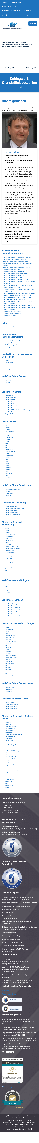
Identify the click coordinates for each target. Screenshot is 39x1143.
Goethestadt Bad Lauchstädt (13, 734)
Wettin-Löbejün (9, 779)
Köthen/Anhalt (9, 702)
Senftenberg (8, 565)
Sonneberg (8, 669)
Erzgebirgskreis (9, 395)
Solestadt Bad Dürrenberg (12, 771)
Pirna (6, 461)
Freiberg (7, 439)
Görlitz (7, 445)
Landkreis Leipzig (10, 402)
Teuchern (8, 775)
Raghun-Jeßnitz (9, 765)
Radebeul (8, 469)
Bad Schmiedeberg (10, 726)
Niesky (7, 459)
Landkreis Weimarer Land (12, 616)
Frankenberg (9, 437)
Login (31, 1124)
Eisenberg (8, 643)
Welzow (7, 571)
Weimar (7, 592)
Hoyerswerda (9, 449)
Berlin (7, 360)
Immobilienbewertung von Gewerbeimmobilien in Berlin (18, 305)
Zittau (7, 475)
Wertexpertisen (9, 347)
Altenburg (8, 627)
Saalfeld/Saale (9, 663)
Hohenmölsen (9, 738)
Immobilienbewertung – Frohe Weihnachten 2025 (17, 257)
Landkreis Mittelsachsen (12, 406)
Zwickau (7, 477)
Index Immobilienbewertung (13, 327)
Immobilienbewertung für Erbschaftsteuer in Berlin (17, 297)
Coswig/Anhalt (9, 732)
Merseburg (8, 755)
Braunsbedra (9, 730)
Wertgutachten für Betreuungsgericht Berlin (15, 261)
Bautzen (7, 427)
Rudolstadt (8, 661)
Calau (7, 528)
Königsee (8, 651)
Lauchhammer (9, 550)
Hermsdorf (8, 647)
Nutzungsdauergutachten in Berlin (12, 269)
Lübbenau (8, 555)
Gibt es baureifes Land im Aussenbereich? (15, 299)
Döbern (7, 530)
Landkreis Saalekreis (11, 706)
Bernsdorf (8, 429)
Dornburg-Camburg (10, 641)
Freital (7, 441)
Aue (6, 425)
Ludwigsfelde (9, 559)
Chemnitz (8, 380)
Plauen (7, 463)
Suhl (6, 590)
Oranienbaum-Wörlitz (11, 761)
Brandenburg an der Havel (12, 489)
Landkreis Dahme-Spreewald (13, 548)
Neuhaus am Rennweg (11, 655)
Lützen (7, 753)
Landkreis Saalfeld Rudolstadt (13, 612)
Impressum (5, 991)
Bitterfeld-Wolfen (10, 728)
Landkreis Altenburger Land (13, 604)
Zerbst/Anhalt (9, 785)
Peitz (6, 561)
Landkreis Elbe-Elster (11, 506)
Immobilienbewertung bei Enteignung (13, 275)
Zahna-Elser (8, 781)
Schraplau (8, 769)
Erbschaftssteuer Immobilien (13, 341)
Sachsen (7, 365)
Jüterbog (8, 544)
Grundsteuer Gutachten (10, 315)
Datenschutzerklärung (9, 994)
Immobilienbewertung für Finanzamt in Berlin (15, 279)
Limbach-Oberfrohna (11, 451)
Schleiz (7, 665)
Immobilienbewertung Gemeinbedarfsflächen (15, 273)
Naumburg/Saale (10, 759)
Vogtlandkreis (9, 414)
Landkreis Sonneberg (11, 614)
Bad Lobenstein (9, 637)
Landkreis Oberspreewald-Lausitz (14, 508)
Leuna (7, 749)
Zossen (7, 573)
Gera (6, 586)
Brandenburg (9, 362)
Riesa (7, 471)
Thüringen (8, 369)
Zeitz (6, 783)
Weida (7, 674)
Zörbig (7, 787)
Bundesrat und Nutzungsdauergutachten (14, 259)
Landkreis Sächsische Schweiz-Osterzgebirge (18, 410)
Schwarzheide (9, 563)
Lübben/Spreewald (10, 553)
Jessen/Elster (9, 740)
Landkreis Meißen (10, 404)
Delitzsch (8, 433)
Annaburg (8, 724)
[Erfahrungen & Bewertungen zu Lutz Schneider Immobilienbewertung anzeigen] (12, 1070)
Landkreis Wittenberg (11, 708)
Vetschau (8, 569)
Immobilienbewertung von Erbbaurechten (14, 277)
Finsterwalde (9, 536)
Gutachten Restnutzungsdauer (12, 313)
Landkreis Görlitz (10, 399)
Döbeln (7, 435)
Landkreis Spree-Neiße (11, 512)
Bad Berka (8, 633)
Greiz (6, 645)
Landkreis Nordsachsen (12, 408)
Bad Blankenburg (10, 635)
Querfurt (7, 763)
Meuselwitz (8, 653)
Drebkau (7, 532)
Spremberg (8, 567)
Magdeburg (8, 691)
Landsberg (8, 747)
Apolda (7, 631)
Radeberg (8, 467)
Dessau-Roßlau (9, 687)
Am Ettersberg (9, 629)
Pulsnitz (7, 465)
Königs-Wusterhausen (11, 546)
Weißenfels (8, 777)
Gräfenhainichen (10, 736)
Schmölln (8, 667)
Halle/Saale (8, 689)
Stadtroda (8, 672)
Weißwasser (8, 473)
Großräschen (9, 540)
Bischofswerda (9, 431)
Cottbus (7, 491)
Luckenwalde (9, 557)
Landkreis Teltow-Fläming (12, 514)
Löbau (7, 453)
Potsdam (8, 495)
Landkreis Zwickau (10, 412)
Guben (7, 542)
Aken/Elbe (8, 722)
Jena (6, 588)
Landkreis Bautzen (10, 397)
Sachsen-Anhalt (9, 367)
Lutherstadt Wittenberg (12, 751)
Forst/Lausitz (9, 538)
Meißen (7, 457)
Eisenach (8, 584)
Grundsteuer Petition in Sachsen (12, 311)
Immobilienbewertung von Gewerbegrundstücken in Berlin (19, 293)
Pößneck (7, 659)
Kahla (7, 649)
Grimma (7, 447)
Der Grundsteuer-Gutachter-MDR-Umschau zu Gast (17, 295)
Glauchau (8, 443)
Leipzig (7, 384)
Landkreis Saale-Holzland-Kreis (14, 608)
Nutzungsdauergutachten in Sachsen (13, 271)
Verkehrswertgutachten (12, 345)
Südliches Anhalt (10, 773)
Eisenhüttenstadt (10, 534)
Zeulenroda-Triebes (10, 676)
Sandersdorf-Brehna (11, 767)
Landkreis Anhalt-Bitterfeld (12, 704)
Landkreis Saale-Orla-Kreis (12, 610)
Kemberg (8, 743)
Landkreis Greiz (9, 606)
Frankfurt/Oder (9, 493)
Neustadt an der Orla (11, 657)
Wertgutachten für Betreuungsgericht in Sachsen (17, 267)
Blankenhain (8, 639)
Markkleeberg (9, 455)
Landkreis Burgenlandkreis (12, 745)
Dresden (7, 382)
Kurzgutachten (9, 343)
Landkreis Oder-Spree (11, 510)
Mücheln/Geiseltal (10, 757)
